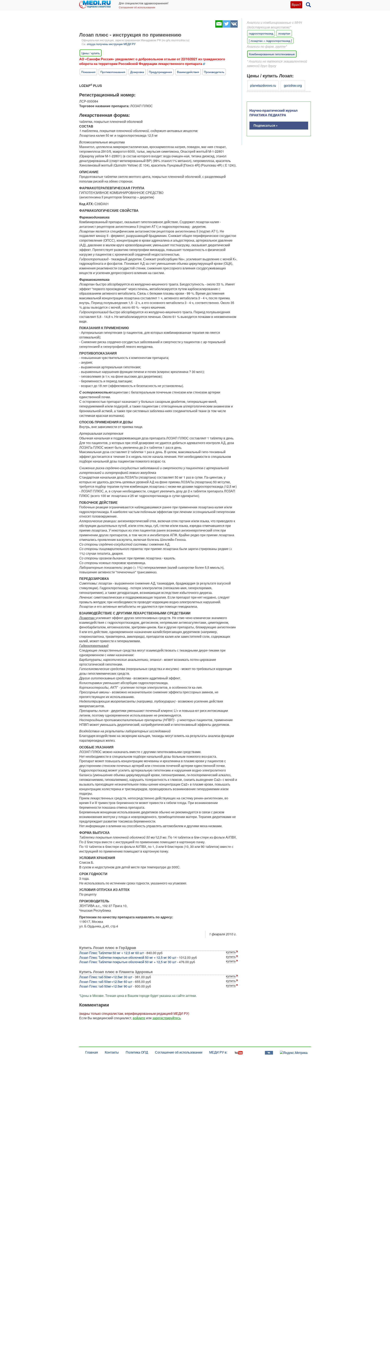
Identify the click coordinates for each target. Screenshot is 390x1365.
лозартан (284, 33)
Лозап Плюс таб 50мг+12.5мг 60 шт (105, 981)
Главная (91, 1052)
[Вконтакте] (234, 26)
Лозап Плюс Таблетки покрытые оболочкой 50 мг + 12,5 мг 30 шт (127, 962)
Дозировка (137, 72)
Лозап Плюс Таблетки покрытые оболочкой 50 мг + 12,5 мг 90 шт (127, 957)
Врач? (296, 4)
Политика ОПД (137, 1052)
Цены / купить (90, 53)
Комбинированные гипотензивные (272, 54)
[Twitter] (226, 26)
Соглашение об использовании (137, 7)
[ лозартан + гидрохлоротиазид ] (270, 41)
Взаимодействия (188, 72)
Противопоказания (112, 72)
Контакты (112, 1052)
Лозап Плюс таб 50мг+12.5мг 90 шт (105, 986)
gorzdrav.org (293, 85)
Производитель (214, 72)
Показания (88, 72)
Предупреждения (160, 72)
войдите (139, 1018)
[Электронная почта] (219, 26)
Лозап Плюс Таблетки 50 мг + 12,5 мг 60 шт (111, 952)
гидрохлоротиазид (261, 33)
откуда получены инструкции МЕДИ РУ (111, 44)
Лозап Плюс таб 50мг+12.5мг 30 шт (105, 977)
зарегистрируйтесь (166, 1018)
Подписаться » (266, 125)
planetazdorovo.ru (263, 85)
